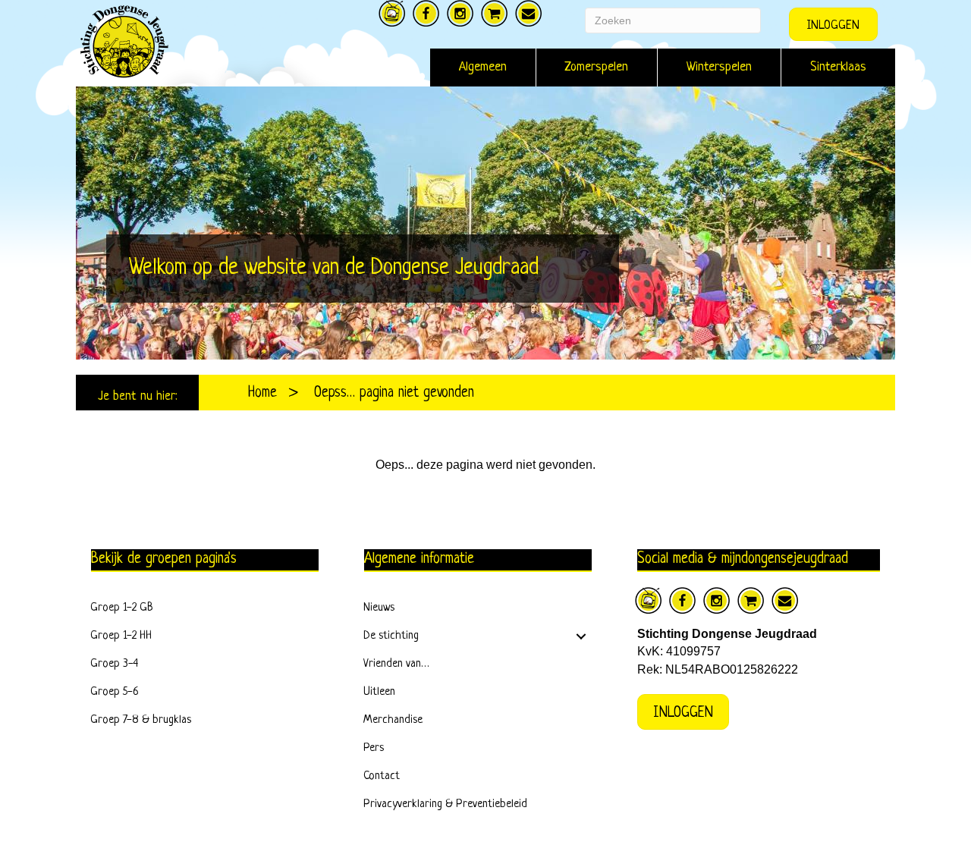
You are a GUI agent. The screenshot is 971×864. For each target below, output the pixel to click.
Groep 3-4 (114, 664)
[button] (581, 636)
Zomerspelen (596, 67)
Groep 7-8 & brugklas (140, 720)
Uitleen (379, 692)
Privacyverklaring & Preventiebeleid (445, 804)
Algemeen (483, 67)
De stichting (391, 636)
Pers (373, 748)
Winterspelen (719, 67)
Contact (381, 776)
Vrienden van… (396, 664)
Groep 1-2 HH (121, 636)
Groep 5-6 (114, 692)
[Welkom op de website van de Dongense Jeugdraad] (485, 223)
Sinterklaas (838, 67)
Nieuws (378, 608)
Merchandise (393, 720)
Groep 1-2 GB (121, 608)
